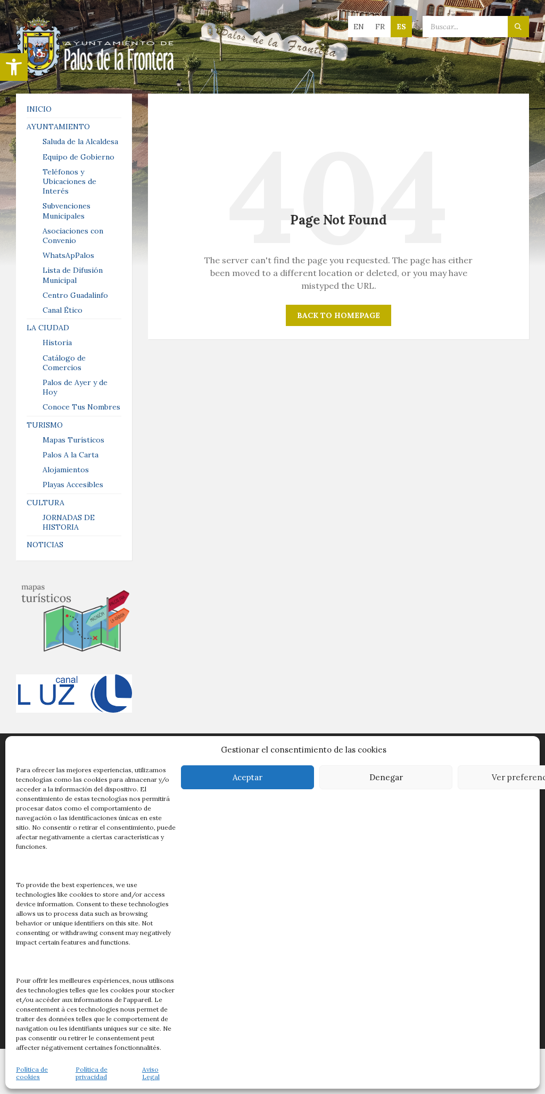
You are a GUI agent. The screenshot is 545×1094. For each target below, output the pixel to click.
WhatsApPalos (68, 255)
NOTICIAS (45, 544)
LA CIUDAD (48, 327)
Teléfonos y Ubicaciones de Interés (69, 181)
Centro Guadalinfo (75, 295)
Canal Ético (62, 310)
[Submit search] (518, 26)
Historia (57, 342)
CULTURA (45, 502)
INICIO (39, 109)
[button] (14, 67)
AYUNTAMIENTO (58, 126)
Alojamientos (66, 469)
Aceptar (247, 777)
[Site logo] (96, 73)
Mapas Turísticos (73, 440)
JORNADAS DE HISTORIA (69, 522)
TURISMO (45, 425)
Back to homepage (338, 315)
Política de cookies (32, 1073)
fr (380, 26)
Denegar (386, 777)
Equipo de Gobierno (78, 157)
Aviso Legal (151, 1073)
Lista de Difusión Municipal (73, 275)
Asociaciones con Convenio (73, 235)
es (401, 26)
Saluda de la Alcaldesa (80, 141)
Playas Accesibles (73, 484)
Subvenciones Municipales (66, 210)
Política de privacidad (92, 1073)
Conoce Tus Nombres (81, 407)
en (358, 26)
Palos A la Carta (70, 455)
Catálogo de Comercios (64, 362)
